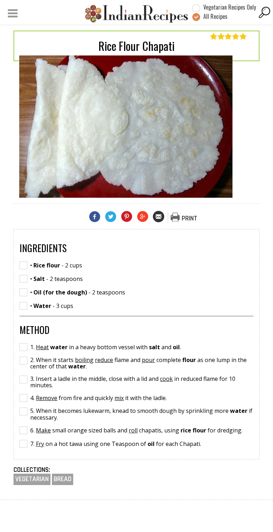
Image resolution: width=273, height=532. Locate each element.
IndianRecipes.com (136, 14)
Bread (62, 479)
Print (189, 218)
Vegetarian (32, 479)
